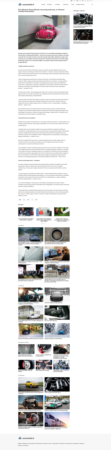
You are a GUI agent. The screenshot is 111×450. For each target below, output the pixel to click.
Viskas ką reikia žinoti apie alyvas (53, 392)
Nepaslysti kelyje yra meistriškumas (53, 338)
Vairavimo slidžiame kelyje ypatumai (53, 302)
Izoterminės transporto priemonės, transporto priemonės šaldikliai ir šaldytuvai (56, 428)
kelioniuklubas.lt (39, 443)
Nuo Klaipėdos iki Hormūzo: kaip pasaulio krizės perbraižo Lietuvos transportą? (30, 280)
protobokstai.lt (76, 443)
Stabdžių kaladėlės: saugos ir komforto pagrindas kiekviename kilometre (30, 427)
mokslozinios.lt (62, 443)
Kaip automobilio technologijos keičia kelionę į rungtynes (26, 219)
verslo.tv (50, 443)
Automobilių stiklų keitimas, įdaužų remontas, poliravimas (25, 355)
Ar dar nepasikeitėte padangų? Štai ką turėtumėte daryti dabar (82, 26)
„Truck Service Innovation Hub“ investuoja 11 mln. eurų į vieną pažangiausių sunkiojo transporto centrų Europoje (61, 356)
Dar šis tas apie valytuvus (51, 320)
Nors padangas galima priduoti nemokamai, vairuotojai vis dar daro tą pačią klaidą (55, 243)
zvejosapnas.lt (69, 443)
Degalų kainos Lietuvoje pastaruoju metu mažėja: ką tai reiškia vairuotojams (61, 220)
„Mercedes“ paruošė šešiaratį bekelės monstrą (29, 410)
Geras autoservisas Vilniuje (42, 370)
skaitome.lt (45, 443)
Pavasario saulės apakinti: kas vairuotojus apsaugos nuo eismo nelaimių (28, 303)
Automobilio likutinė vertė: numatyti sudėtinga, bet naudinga (30, 321)
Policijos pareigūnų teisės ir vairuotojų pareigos (56, 410)
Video (72, 4)
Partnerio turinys (80, 4)
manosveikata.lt (32, 443)
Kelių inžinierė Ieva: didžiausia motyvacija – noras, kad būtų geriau (30, 262)
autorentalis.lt (25, 445)
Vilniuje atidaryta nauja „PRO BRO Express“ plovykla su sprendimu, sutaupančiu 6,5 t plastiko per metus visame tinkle (57, 281)
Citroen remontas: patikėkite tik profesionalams (43, 355)
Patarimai (57, 4)
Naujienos (49, 4)
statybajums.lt (25, 443)
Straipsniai (65, 4)
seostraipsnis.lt (56, 443)
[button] (41, 223)
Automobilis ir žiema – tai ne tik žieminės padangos (61, 371)
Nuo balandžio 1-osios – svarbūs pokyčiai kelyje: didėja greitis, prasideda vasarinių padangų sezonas (30, 244)
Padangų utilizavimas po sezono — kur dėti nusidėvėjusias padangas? (82, 42)
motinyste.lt (81, 443)
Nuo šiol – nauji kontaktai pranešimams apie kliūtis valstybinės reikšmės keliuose (57, 262)
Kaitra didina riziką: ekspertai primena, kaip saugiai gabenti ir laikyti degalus (44, 220)
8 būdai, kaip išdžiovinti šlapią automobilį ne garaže (30, 338)
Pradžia (43, 4)
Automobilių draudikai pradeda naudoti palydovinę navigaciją (30, 393)
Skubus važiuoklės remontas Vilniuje (25, 371)
